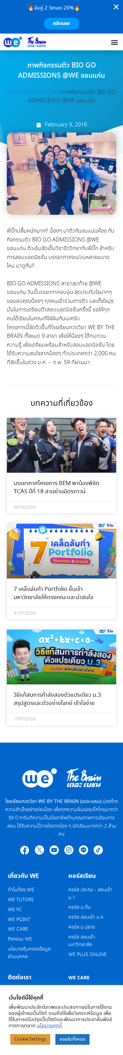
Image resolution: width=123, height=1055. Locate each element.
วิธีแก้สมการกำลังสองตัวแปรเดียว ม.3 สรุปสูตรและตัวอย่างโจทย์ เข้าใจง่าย (57, 699)
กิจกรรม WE (43, 92)
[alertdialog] (61, 17)
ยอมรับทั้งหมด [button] (72, 1039)
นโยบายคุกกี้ (49, 1026)
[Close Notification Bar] (116, 6)
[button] (114, 42)
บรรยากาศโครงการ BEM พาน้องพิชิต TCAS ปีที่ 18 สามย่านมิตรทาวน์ (56, 487)
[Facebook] (24, 850)
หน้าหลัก (16, 92)
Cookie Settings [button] (30, 1039)
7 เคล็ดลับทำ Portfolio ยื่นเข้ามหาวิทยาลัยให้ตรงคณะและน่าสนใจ (53, 593)
